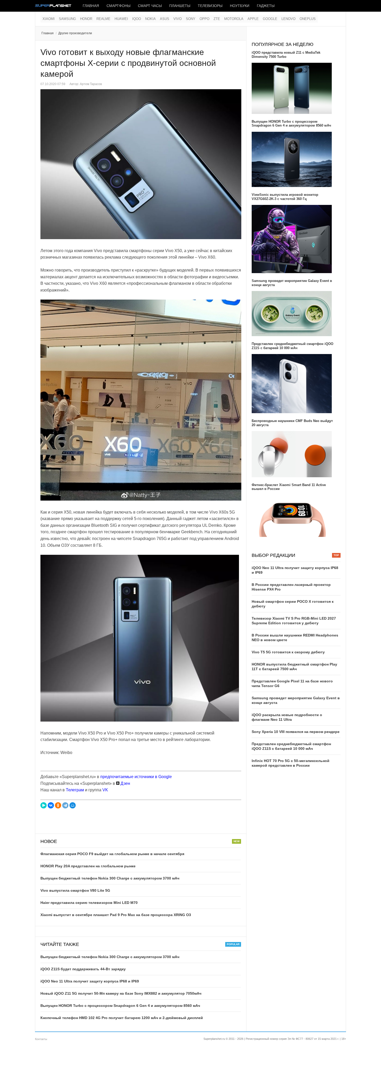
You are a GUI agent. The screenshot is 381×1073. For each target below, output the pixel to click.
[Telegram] (65, 805)
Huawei (121, 19)
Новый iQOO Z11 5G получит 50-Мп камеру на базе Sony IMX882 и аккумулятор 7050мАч (120, 993)
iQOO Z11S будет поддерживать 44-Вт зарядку (83, 969)
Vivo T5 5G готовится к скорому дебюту (288, 652)
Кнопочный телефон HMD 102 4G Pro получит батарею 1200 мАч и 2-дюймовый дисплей (121, 1018)
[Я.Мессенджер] (43, 805)
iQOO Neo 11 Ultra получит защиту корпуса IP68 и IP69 (89, 981)
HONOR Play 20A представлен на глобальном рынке (88, 866)
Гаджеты (265, 6)
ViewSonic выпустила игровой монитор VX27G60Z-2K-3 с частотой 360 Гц (285, 197)
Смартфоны (118, 6)
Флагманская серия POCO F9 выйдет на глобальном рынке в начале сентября (112, 854)
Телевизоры (210, 6)
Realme (103, 19)
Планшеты (179, 6)
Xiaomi (49, 19)
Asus (164, 19)
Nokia (150, 19)
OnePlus (308, 19)
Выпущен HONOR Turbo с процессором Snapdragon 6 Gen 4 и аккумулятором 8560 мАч (120, 1005)
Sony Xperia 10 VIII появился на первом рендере (296, 732)
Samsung (67, 19)
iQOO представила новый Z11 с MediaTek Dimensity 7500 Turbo (286, 55)
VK (105, 790)
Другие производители (75, 33)
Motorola (233, 19)
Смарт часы (150, 6)
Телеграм (75, 790)
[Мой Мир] (72, 805)
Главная (91, 6)
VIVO (177, 19)
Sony (190, 19)
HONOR (86, 19)
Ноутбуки (239, 6)
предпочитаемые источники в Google (136, 776)
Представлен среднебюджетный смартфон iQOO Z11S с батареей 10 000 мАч (292, 346)
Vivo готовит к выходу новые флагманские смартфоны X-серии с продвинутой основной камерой (128, 63)
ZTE (217, 19)
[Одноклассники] (58, 805)
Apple (253, 19)
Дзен (124, 783)
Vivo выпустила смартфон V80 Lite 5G (75, 890)
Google (270, 19)
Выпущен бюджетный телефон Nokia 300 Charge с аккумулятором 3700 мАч (109, 878)
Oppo (204, 19)
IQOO (136, 19)
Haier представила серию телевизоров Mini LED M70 (89, 903)
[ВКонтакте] (51, 805)
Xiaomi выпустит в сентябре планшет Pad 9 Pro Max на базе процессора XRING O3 (115, 915)
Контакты (41, 1039)
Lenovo (288, 19)
